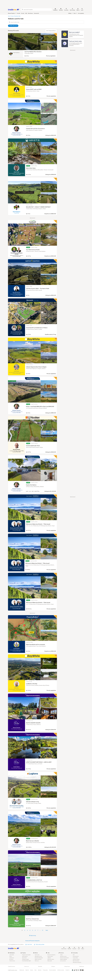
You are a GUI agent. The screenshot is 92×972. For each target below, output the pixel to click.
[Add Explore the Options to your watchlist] (55, 457)
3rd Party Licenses (76, 959)
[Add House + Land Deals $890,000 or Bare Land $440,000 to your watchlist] (55, 378)
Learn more (29, 944)
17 (42, 930)
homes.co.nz (26, 966)
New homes (30, 13)
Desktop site (22, 970)
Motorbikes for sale (38, 956)
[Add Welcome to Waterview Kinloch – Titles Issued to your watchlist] (55, 496)
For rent (22, 13)
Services (62, 952)
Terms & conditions (52, 970)
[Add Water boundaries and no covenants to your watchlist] (55, 617)
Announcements (76, 956)
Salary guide (50, 960)
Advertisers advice (51, 959)
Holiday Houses (67, 966)
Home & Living (12, 960)
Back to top (33, 935)
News (35, 970)
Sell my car (37, 960)
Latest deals (12, 954)
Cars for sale (37, 954)
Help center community (77, 962)
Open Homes (24, 957)
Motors (36, 952)
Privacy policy (45, 970)
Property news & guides (26, 954)
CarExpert (53, 966)
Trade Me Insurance (11, 966)
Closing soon (12, 957)
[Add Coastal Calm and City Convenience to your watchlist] (55, 101)
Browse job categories (51, 954)
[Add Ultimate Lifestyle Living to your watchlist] (55, 773)
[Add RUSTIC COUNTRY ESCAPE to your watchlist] (55, 695)
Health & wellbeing (63, 959)
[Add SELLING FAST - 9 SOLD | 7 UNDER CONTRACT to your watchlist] (55, 179)
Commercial (36, 13)
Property (24, 952)
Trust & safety (75, 957)
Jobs (48, 952)
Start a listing (63, 948)
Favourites (74, 948)
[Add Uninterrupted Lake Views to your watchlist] (55, 418)
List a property (81, 13)
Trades (61, 954)
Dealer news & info (38, 959)
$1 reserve (11, 959)
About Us (27, 970)
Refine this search (14, 25)
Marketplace (12, 952)
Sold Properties (25, 956)
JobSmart (49, 957)
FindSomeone (81, 966)
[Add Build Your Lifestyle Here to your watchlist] (55, 891)
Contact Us (67, 970)
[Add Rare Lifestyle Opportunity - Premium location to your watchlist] (55, 35)
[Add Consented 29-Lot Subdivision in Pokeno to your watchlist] (55, 300)
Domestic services (63, 956)
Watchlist (69, 948)
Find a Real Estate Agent (26, 960)
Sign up (77, 10)
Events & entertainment (64, 957)
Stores (11, 956)
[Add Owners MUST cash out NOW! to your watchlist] (55, 62)
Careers (31, 970)
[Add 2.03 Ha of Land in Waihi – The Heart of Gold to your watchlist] (55, 261)
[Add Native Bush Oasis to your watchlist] (55, 140)
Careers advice (50, 956)
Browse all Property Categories (32, 940)
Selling (69, 13)
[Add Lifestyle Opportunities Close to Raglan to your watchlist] (55, 339)
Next (47, 930)
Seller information (76, 960)
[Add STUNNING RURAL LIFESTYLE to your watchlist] (55, 852)
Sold (26, 13)
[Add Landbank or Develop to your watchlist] (55, 656)
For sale (18, 13)
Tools (74, 13)
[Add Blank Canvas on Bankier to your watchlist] (55, 813)
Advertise (39, 970)
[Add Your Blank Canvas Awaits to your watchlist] (55, 222)
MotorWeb (40, 966)
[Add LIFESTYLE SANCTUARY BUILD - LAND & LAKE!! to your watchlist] (55, 734)
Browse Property (11, 13)
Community (75, 952)
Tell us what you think (40, 944)
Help (73, 954)
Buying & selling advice (39, 957)
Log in (82, 10)
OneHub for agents (25, 959)
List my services (63, 960)
